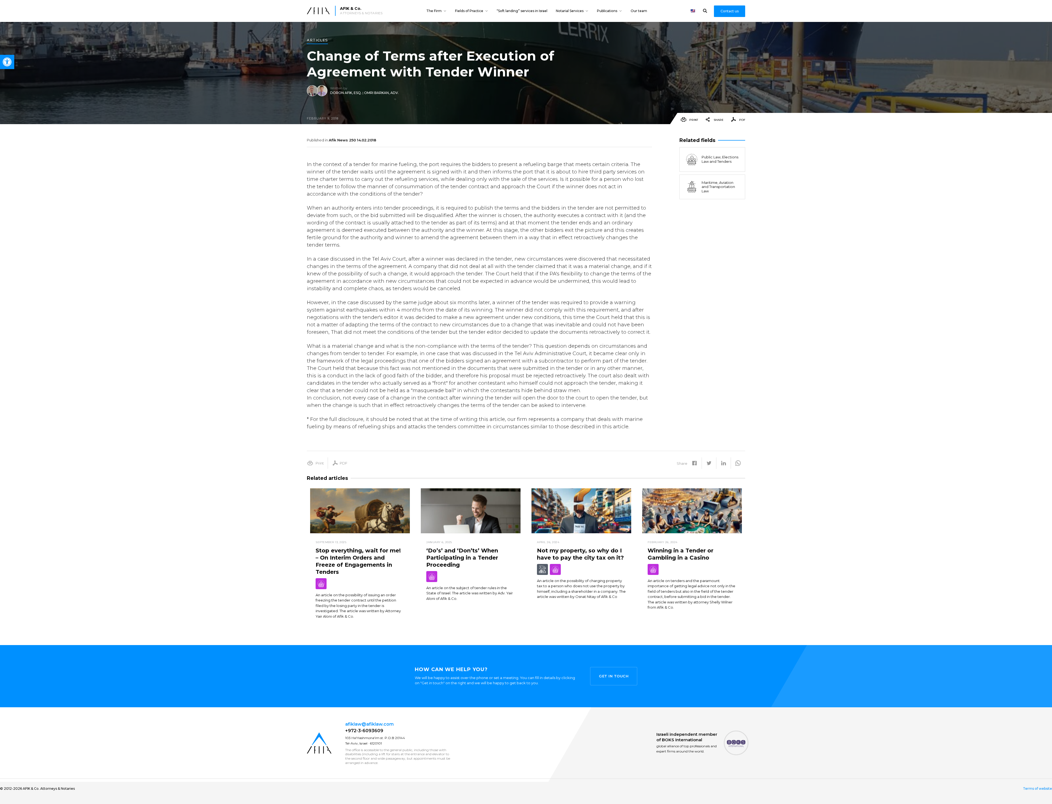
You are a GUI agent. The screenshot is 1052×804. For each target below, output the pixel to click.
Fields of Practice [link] (469, 11)
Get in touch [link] (613, 676)
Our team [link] (639, 11)
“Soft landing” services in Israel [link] (522, 11)
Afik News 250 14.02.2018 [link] (352, 140)
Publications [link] (607, 11)
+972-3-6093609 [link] (364, 730)
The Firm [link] (434, 11)
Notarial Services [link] (570, 11)
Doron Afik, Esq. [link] (346, 93)
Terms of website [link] (1037, 788)
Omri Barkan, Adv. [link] (381, 93)
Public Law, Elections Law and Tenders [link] (720, 159)
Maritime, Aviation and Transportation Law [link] (718, 186)
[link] (7, 62)
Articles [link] (317, 40)
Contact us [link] (730, 11)
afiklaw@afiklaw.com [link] (369, 724)
